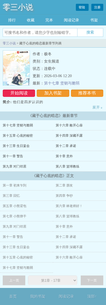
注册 (97, 7)
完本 (49, 20)
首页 (13, 296)
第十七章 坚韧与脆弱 (61, 83)
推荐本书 (87, 93)
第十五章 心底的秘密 (18, 135)
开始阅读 (19, 93)
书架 (94, 20)
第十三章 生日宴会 (16, 146)
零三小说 (18, 7)
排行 (12, 20)
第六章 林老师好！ (69, 206)
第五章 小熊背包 (14, 206)
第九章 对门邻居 (14, 166)
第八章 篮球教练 (67, 166)
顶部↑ (92, 296)
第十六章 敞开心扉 (69, 125)
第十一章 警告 (13, 156)
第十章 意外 (64, 156)
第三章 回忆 (11, 196)
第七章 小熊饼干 (14, 216)
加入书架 (53, 93)
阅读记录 (71, 20)
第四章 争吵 (64, 196)
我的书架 (37, 296)
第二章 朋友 (64, 185)
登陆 (82, 7)
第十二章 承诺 (66, 146)
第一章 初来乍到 (14, 185)
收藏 (31, 20)
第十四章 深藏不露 (69, 135)
